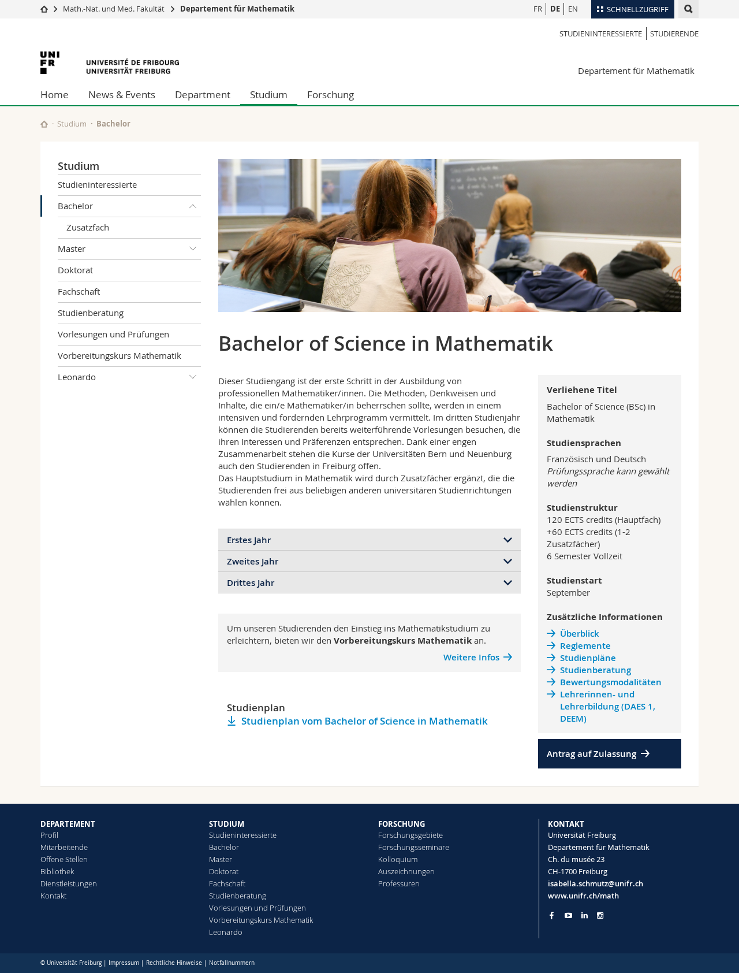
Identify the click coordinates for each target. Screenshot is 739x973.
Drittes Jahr (250, 583)
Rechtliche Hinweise (174, 963)
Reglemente (585, 646)
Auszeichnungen (406, 871)
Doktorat (75, 270)
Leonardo (77, 376)
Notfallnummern (232, 963)
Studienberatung (91, 312)
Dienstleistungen (68, 883)
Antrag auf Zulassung (591, 754)
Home (54, 94)
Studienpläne (588, 658)
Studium (269, 94)
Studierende (674, 33)
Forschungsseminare (413, 847)
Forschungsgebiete (410, 835)
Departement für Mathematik (237, 8)
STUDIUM (226, 824)
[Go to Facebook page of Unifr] (551, 915)
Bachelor (75, 205)
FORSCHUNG (401, 824)
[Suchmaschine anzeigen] (688, 9)
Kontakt (53, 895)
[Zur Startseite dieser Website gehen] (44, 124)
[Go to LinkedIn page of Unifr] (584, 915)
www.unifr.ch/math (583, 895)
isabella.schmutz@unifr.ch (595, 883)
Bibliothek (57, 871)
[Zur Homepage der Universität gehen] (109, 62)
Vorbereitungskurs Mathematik (119, 355)
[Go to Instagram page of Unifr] (600, 915)
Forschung (330, 94)
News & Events (121, 94)
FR (537, 8)
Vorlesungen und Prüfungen (113, 334)
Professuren (399, 883)
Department (202, 94)
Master (71, 248)
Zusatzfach (87, 227)
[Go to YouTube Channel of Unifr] (568, 915)
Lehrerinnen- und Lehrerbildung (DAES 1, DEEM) (607, 706)
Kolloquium (397, 859)
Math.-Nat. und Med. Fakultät (114, 8)
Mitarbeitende (64, 847)
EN (573, 8)
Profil (49, 835)
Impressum (124, 963)
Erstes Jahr (249, 540)
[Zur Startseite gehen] (44, 8)
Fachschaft (79, 291)
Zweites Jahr (252, 561)
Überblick (579, 633)
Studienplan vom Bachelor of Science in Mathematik (364, 720)
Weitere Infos (471, 657)
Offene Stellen (64, 859)
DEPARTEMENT (67, 824)
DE (555, 8)
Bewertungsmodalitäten (611, 682)
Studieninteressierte (600, 33)
